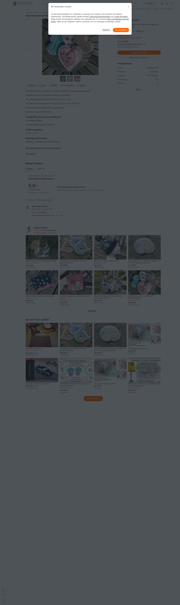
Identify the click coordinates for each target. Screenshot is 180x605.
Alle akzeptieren (121, 30)
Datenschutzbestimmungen (99, 17)
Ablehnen (106, 30)
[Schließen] (128, 6)
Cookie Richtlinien (121, 17)
